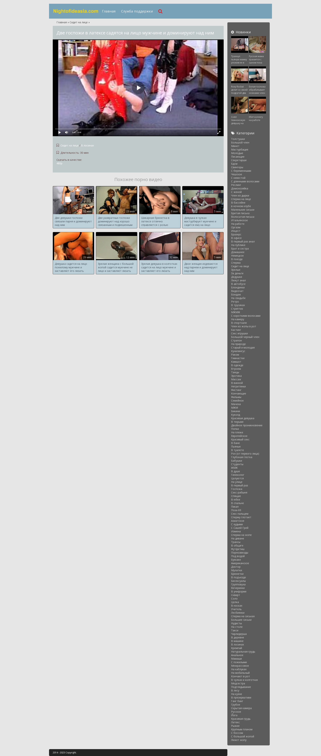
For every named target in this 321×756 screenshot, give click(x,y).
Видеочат (237, 291)
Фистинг (236, 390)
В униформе (239, 591)
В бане (235, 443)
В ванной (237, 383)
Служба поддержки (137, 11)
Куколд (235, 414)
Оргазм (235, 227)
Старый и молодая (243, 347)
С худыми (237, 524)
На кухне (236, 694)
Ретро (235, 301)
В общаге (237, 545)
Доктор (236, 566)
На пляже (237, 432)
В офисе (236, 238)
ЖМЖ (234, 467)
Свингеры (237, 167)
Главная (109, 11)
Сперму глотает (241, 517)
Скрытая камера (241, 708)
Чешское (236, 174)
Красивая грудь (241, 718)
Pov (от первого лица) (245, 453)
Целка (235, 602)
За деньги (237, 273)
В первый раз (239, 485)
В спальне (237, 503)
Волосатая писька (242, 216)
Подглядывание (241, 687)
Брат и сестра (240, 248)
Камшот (236, 361)
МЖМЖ (235, 312)
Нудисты (236, 623)
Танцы (235, 372)
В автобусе (238, 284)
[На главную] (76, 11)
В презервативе (241, 697)
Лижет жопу (239, 740)
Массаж (236, 379)
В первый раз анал (243, 241)
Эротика (236, 376)
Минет (235, 146)
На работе (237, 224)
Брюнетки (237, 574)
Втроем (236, 368)
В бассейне (238, 202)
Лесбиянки (237, 612)
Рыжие (235, 726)
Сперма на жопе (241, 535)
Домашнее (237, 252)
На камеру (237, 319)
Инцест (235, 231)
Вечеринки (238, 588)
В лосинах (87, 145)
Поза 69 (236, 510)
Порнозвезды (239, 552)
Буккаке (236, 559)
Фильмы (236, 397)
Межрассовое (240, 665)
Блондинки (238, 287)
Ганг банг (237, 701)
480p (59, 163)
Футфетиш (237, 549)
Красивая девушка (242, 418)
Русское (236, 711)
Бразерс (236, 234)
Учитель (236, 609)
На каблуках (239, 669)
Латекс (235, 722)
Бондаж (236, 294)
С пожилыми (239, 662)
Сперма (236, 262)
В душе (235, 471)
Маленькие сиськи (242, 209)
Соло (234, 598)
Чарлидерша (239, 634)
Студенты (237, 464)
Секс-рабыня (239, 492)
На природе (238, 344)
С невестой (238, 178)
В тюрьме (237, 421)
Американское (240, 563)
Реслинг (236, 185)
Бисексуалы (238, 581)
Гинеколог (237, 475)
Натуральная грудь (243, 651)
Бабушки (236, 460)
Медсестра (238, 683)
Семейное (237, 400)
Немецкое (237, 255)
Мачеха (236, 404)
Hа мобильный (240, 673)
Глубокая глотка (241, 457)
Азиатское (237, 520)
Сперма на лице (241, 199)
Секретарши (239, 160)
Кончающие (238, 393)
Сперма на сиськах (243, 616)
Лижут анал (238, 280)
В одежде (237, 365)
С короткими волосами (245, 315)
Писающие (237, 156)
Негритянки (238, 386)
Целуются (237, 478)
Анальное (237, 655)
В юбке (235, 499)
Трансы (235, 542)
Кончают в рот (240, 676)
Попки (235, 429)
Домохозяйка (239, 188)
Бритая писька (240, 213)
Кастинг (236, 330)
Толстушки (238, 139)
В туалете (237, 450)
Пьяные (236, 446)
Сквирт (235, 595)
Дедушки (236, 277)
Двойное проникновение (246, 425)
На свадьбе (238, 298)
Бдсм (234, 163)
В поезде (237, 259)
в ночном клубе (241, 206)
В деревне (237, 637)
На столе (237, 627)
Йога (234, 715)
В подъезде (238, 577)
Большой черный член (245, 337)
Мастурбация (239, 149)
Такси (234, 630)
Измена (236, 531)
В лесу (235, 690)
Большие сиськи (241, 619)
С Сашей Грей (239, 528)
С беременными (241, 170)
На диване (237, 538)
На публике (238, 245)
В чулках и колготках (244, 680)
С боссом (237, 733)
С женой (236, 192)
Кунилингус (238, 351)
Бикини (235, 411)
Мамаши (236, 658)
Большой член (240, 142)
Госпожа (236, 489)
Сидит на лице (70, 145)
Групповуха (238, 584)
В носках (236, 605)
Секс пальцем (239, 513)
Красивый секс (240, 439)
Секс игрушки (239, 333)
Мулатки (236, 570)
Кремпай (236, 648)
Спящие (236, 496)
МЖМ (234, 407)
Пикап (235, 506)
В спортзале (239, 323)
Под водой (238, 556)
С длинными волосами (245, 181)
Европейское (239, 436)
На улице (236, 482)
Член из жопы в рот (243, 326)
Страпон (236, 340)
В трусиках (238, 305)
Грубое (235, 704)
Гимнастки (237, 358)
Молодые (237, 153)
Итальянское (239, 220)
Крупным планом (241, 729)
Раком (235, 354)
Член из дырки (240, 195)
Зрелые (235, 269)
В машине (237, 641)
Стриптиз (237, 308)
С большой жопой (242, 736)
